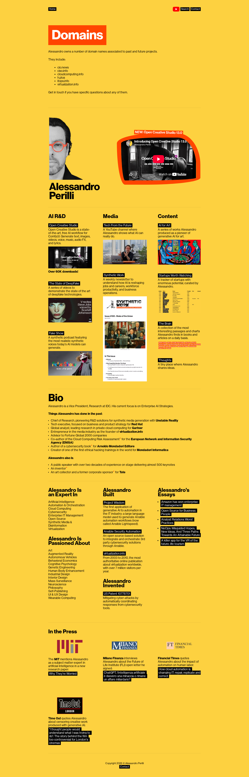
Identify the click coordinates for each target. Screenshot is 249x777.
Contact (195, 9)
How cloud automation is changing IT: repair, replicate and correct (180, 673)
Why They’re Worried (63, 673)
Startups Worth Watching (175, 275)
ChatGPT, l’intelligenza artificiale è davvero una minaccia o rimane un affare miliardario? (125, 676)
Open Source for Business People (178, 512)
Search (185, 9)
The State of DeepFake (64, 283)
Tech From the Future (118, 225)
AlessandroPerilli (74, 191)
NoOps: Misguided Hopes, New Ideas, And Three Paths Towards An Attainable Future (180, 532)
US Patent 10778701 (117, 593)
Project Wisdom (114, 502)
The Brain (165, 323)
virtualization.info (114, 553)
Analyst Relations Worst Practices (177, 521)
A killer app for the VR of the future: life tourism (180, 542)
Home (52, 9)
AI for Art (164, 225)
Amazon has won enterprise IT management (180, 503)
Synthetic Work (114, 275)
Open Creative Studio (63, 225)
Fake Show (56, 333)
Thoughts (165, 360)
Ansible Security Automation (122, 531)
